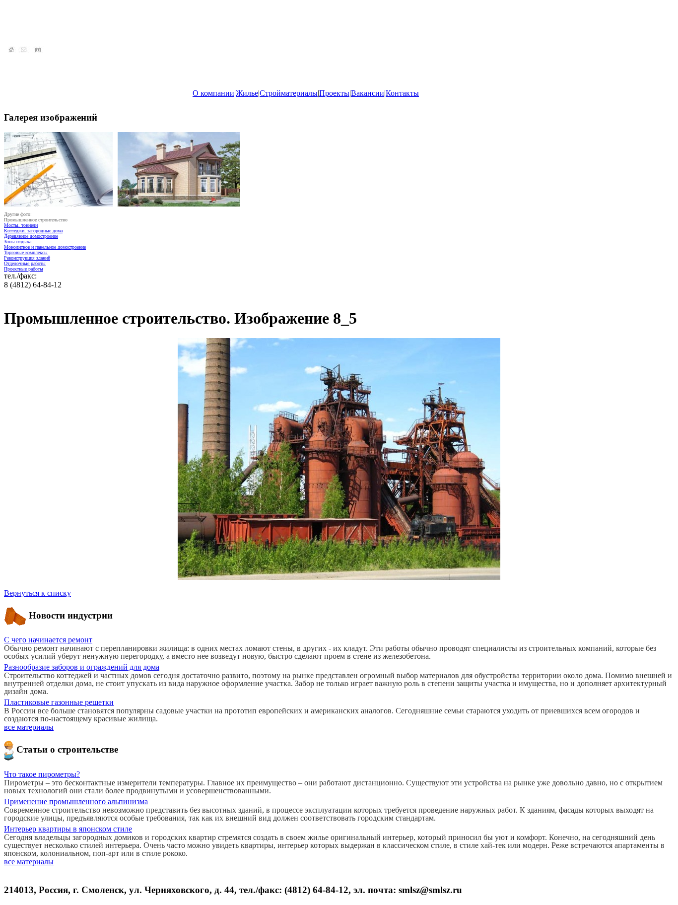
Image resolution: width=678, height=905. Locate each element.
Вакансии (367, 93)
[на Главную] (11, 50)
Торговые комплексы (26, 252)
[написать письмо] (25, 50)
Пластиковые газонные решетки (59, 702)
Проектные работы (23, 269)
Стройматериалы (289, 93)
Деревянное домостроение (31, 236)
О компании (213, 93)
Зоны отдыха (17, 241)
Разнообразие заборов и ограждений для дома (81, 667)
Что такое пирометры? (42, 774)
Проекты (334, 93)
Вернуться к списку (37, 593)
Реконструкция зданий (27, 258)
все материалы (29, 727)
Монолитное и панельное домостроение (45, 247)
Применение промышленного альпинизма (76, 801)
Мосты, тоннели (21, 225)
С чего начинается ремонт (48, 639)
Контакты (402, 93)
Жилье (247, 93)
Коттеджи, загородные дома (33, 230)
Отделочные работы (25, 263)
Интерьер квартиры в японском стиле (68, 829)
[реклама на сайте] (39, 50)
